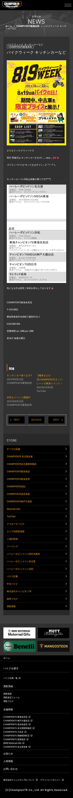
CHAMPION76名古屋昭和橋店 (21, 464)
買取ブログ (8, 701)
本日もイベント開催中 (19, 397)
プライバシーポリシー (50, 780)
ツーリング (12, 546)
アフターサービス (15, 524)
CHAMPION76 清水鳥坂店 (15, 724)
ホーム (8, 26)
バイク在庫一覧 (10, 678)
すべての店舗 (13, 449)
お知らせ (8, 753)
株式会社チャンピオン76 (19, 591)
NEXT (56, 419)
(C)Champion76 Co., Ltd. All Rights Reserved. (36, 790)
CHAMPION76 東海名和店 (15, 717)
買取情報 (11, 606)
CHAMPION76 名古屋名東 (20, 456)
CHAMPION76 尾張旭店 (14, 739)
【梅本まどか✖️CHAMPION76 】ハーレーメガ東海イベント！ (49, 379)
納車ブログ (12, 599)
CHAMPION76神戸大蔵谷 (19, 501)
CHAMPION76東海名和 (27, 26)
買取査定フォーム (11, 698)
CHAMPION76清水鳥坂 (18, 494)
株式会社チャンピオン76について (18, 780)
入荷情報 (8, 761)
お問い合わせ (10, 769)
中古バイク (12, 584)
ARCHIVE (36, 419)
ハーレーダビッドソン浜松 (20, 569)
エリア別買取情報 (15, 531)
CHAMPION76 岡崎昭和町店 (16, 736)
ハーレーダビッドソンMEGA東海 (23, 554)
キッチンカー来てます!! (19, 375)
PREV (17, 419)
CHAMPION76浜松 (16, 486)
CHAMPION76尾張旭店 (18, 471)
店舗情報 (8, 709)
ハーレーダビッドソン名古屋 (21, 561)
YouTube (11, 516)
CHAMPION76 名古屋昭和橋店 (17, 728)
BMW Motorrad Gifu (12, 743)
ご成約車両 (12, 539)
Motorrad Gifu (13, 509)
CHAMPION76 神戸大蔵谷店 (16, 721)
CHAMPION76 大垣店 (13, 732)
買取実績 (8, 686)
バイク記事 (12, 576)
